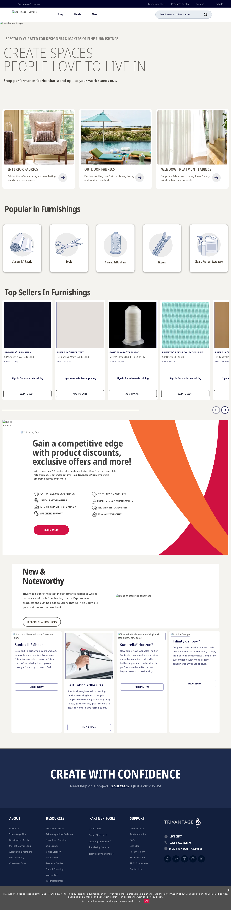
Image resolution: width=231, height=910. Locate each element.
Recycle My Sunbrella (101, 854)
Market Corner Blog (20, 846)
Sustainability (16, 858)
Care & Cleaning (54, 869)
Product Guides (54, 864)
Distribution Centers (20, 840)
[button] (208, 15)
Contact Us (136, 869)
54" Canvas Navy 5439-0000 (19, 357)
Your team (120, 786)
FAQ (132, 840)
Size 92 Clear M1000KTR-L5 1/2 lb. (127, 357)
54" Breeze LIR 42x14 (173, 357)
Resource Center (180, 4)
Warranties (52, 875)
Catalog (200, 4)
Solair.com (95, 829)
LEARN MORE (51, 530)
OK (146, 901)
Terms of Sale (137, 858)
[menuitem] (156, 4)
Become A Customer (29, 4)
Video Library (53, 852)
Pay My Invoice (138, 834)
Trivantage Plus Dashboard (60, 834)
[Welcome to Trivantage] (24, 14)
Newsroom (52, 858)
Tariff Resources (54, 881)
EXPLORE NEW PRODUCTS (42, 622)
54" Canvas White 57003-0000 (73, 357)
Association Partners (20, 852)
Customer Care (17, 864)
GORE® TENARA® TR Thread (124, 352)
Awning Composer (100, 842)
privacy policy (154, 897)
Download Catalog (56, 840)
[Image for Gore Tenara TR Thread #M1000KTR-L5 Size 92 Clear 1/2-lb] (132, 347)
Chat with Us (137, 829)
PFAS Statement (139, 864)
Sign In (219, 4)
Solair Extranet (98, 835)
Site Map (135, 846)
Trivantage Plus (156, 4)
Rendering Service (99, 848)
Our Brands (52, 846)
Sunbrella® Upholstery (17, 352)
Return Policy (137, 852)
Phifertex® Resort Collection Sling (182, 352)
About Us (14, 829)
